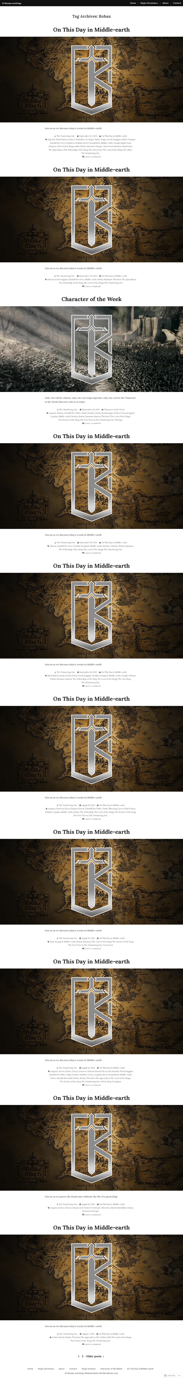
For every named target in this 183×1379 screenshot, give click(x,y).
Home (133, 3)
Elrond (98, 1071)
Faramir (115, 1071)
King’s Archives (89, 1369)
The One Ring (124, 679)
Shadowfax (127, 146)
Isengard (130, 413)
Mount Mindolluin (118, 1208)
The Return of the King (69, 420)
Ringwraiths (74, 146)
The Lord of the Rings (112, 150)
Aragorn (52, 413)
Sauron (97, 416)
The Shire (127, 150)
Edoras (50, 279)
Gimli (84, 413)
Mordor (74, 416)
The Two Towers (87, 420)
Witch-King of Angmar (111, 1081)
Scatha (83, 1078)
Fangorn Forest (77, 808)
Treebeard (108, 945)
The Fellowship (86, 812)
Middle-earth (107, 143)
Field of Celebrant (92, 1208)
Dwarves (60, 808)
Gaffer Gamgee (129, 139)
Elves (67, 808)
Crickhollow (79, 139)
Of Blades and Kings (11, 3)
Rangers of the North (58, 146)
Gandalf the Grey (57, 143)
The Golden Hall (103, 1337)
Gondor (90, 413)
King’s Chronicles (148, 3)
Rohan (83, 146)
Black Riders (61, 139)
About (165, 3)
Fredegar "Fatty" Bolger (96, 139)
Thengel (119, 420)
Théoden (117, 279)
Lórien (91, 1074)
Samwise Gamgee (95, 146)
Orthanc (114, 546)
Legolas (54, 416)
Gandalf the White (72, 413)
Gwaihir (76, 546)
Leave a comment (93, 156)
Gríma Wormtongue (104, 413)
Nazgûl (117, 143)
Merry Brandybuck (91, 143)
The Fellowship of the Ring (76, 150)
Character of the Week (91, 299)
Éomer (68, 1071)
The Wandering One (66, 136)
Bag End (51, 139)
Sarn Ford (108, 146)
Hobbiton (70, 143)
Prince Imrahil (56, 1078)
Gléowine (105, 1208)
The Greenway (95, 150)
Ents (52, 942)
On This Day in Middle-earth (91, 29)
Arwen (61, 1071)
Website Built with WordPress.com (101, 1373)
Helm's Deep (119, 413)
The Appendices (56, 150)
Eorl (109, 1071)
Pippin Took (126, 143)
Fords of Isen (71, 675)
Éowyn (75, 1071)
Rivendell (68, 1078)
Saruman (118, 146)
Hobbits (78, 143)
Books (70, 139)
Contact (177, 3)
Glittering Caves (115, 808)
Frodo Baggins (114, 139)
